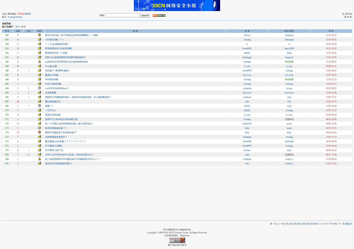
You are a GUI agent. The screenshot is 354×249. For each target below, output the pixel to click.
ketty (247, 128)
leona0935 (247, 48)
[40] (299, 223)
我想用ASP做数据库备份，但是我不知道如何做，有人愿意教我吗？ (78, 97)
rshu (247, 101)
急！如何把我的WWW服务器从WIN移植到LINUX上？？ (72, 159)
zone (289, 97)
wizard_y (289, 159)
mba (247, 163)
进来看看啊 (50, 92)
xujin (247, 154)
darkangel (289, 39)
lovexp (289, 88)
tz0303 (247, 106)
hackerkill (247, 141)
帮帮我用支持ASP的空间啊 (58, 48)
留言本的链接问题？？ (56, 128)
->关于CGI (50, 110)
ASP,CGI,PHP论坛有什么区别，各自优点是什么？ (69, 154)
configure (247, 159)
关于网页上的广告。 (55, 150)
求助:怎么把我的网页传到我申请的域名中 (65, 57)
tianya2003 (289, 48)
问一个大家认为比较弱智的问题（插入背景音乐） (69, 123)
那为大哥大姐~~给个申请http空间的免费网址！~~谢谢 (71, 35)
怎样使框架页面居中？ (56, 137)
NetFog (18, 17)
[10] (286, 223)
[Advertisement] (177, 193)
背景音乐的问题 (53, 115)
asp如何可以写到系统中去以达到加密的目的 (66, 61)
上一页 (280, 223)
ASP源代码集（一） (55, 39)
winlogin (247, 61)
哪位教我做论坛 (53, 101)
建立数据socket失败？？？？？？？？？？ (65, 141)
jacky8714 (247, 123)
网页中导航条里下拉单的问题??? (61, 132)
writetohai (247, 88)
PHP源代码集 (51, 79)
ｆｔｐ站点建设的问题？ (57, 44)
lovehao (247, 150)
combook (247, 97)
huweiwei (247, 92)
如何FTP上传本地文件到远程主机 (61, 119)
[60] (308, 223)
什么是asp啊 (51, 66)
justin (289, 123)
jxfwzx (247, 35)
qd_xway (247, 75)
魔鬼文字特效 (51, 75)
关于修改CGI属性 (53, 145)
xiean (289, 150)
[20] (291, 223)
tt (247, 44)
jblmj (289, 53)
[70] (312, 223)
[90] (335, 223)
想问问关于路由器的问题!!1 (58, 163)
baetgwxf (289, 57)
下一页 (341, 223)
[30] (295, 223)
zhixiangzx (247, 57)
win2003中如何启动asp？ (57, 88)
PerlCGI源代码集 (53, 84)
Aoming (11, 17)
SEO (17, 26)
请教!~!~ (49, 106)
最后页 (348, 223)
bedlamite (247, 137)
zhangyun (289, 35)
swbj (289, 106)
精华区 (28, 14)
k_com (247, 66)
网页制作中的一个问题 (56, 53)
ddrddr (247, 53)
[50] (303, 223)
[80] (316, 223)
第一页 (273, 223)
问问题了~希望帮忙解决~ (57, 70)
